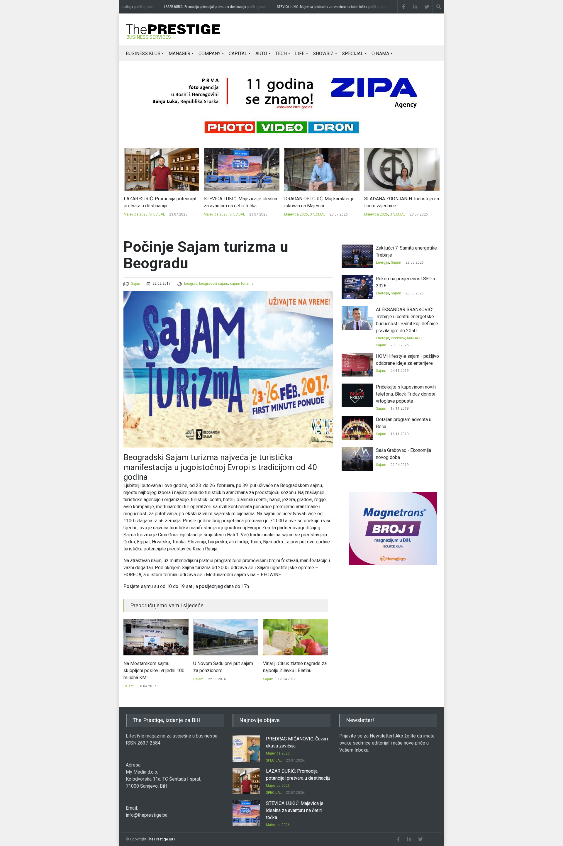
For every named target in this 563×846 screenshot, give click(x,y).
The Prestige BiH (161, 839)
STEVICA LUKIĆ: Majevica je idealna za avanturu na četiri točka (321, 7)
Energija (382, 262)
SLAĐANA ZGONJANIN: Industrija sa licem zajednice (321, 202)
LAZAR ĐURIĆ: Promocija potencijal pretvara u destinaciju (204, 7)
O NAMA (380, 53)
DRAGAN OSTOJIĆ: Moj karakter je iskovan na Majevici (239, 202)
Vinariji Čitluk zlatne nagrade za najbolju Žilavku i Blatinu (225, 667)
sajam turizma (242, 284)
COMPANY (210, 53)
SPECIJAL (352, 53)
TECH (281, 53)
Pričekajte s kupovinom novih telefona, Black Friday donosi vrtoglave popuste (406, 394)
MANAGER (179, 53)
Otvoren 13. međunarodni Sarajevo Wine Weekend (288, 667)
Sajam (136, 284)
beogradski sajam (213, 284)
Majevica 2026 (135, 214)
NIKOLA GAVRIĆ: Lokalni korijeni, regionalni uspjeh (397, 202)
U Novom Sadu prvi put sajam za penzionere (153, 667)
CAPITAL (238, 53)
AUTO (261, 53)
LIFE (299, 53)
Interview (398, 338)
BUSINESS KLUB (143, 53)
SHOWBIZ (323, 53)
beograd (190, 284)
